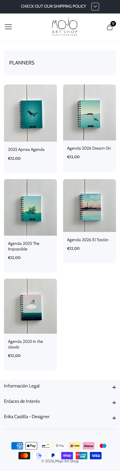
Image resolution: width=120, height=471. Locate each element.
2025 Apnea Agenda (26, 149)
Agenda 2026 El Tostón (88, 239)
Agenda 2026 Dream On (89, 148)
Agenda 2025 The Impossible (23, 246)
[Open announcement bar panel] (95, 7)
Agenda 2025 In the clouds (25, 344)
